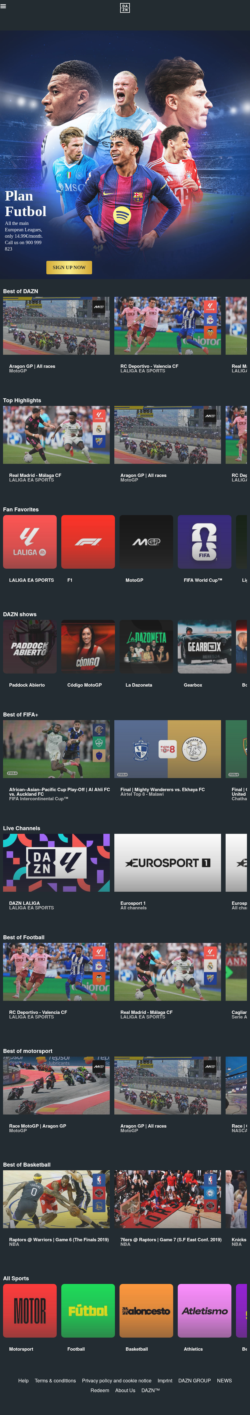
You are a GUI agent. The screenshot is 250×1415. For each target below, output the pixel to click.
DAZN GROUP (194, 1380)
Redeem (100, 1390)
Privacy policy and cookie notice (117, 1380)
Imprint (165, 1380)
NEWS (224, 1380)
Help (23, 1380)
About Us (125, 1390)
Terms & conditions (55, 1380)
